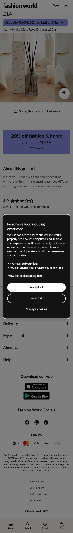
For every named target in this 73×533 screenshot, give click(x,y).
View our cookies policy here (25, 276)
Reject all (37, 298)
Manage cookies (36, 309)
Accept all (36, 287)
